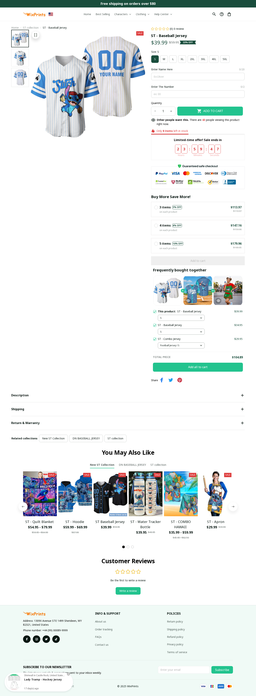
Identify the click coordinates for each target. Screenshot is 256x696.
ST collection (31, 27)
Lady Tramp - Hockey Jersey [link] (43, 679)
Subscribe (222, 670)
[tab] (123, 547)
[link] (14, 682)
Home (15, 27)
